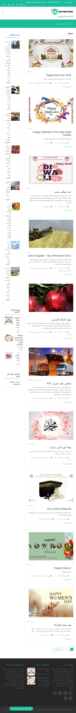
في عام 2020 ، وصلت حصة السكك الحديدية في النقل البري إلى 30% (7, 280)
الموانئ (8, 82)
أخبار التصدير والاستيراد (7, 140)
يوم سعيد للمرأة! (62, 624)
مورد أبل (47, 332)
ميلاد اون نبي (30, 444)
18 (61, 649)
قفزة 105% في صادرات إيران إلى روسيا (7, 120)
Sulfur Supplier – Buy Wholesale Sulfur (49, 255)
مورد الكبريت (46, 268)
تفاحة (28, 316)
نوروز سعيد (30, 564)
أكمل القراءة (67, 87)
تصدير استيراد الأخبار (9, 235)
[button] (21, 709)
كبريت (28, 252)
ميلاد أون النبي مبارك (60, 447)
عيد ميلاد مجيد (31, 83)
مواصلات (29, 380)
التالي (55, 649)
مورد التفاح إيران (40, 332)
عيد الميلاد (29, 72)
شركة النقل (35, 398)
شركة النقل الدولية (44, 398)
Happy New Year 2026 (58, 75)
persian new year (37, 576)
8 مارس (49, 635)
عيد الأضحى (30, 505)
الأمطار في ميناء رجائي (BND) (7, 187)
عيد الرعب (30, 128)
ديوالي (28, 188)
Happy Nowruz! (62, 568)
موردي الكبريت (37, 268)
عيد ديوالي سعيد (62, 191)
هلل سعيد (48, 143)
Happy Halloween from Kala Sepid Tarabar (52, 133)
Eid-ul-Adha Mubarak (59, 508)
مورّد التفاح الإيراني (61, 319)
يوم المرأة (30, 621)
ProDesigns (8, 710)
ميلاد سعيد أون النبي (45, 457)
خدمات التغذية (37, 380)
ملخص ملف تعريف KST (59, 383)
